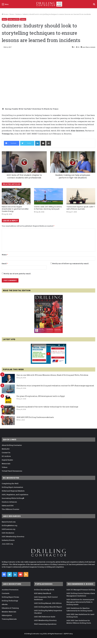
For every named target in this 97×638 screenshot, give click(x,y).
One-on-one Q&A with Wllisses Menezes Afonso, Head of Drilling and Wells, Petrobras (52, 375)
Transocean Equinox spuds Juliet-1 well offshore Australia (80, 208)
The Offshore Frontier (10, 509)
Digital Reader (7, 460)
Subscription (7, 615)
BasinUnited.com (9, 522)
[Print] (48, 143)
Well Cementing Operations (45, 624)
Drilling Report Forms (10, 597)
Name (5, 255)
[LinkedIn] (37, 143)
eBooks (5, 604)
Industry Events (8, 540)
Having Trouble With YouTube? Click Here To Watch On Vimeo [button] (31, 109)
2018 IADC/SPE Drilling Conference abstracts (35, 417)
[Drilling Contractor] (48, 4)
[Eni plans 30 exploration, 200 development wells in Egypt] (8, 399)
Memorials (6, 463)
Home (5, 14)
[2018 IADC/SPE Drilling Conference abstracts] (8, 420)
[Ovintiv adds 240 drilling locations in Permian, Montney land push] (48, 196)
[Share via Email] (43, 143)
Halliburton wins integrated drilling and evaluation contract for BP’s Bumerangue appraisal (55, 385)
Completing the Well (10, 483)
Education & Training (10, 608)
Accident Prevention (10, 590)
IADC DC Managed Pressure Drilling (80, 590)
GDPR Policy (68, 634)
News (12, 14)
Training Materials (9, 619)
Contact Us (6, 452)
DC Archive (6, 456)
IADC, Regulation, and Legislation (15, 494)
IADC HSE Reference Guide (44, 617)
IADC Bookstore (8, 533)
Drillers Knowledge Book (44, 590)
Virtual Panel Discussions (12, 471)
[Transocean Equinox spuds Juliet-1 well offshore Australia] (80, 196)
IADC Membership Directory (13, 536)
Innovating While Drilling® (13, 498)
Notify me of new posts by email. (17, 274)
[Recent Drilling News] (48, 332)
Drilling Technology (10, 601)
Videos (23, 19)
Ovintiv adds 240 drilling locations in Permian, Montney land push (48, 208)
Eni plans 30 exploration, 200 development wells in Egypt (41, 396)
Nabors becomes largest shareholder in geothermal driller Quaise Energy (15, 209)
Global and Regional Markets (13, 491)
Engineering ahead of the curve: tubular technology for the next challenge (47, 407)
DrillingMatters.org (9, 525)
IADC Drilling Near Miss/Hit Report (48, 607)
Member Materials (9, 612)
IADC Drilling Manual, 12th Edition (48, 603)
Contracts (5, 593)
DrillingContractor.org (34, 634)
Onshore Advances (9, 502)
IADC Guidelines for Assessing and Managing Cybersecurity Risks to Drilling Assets (80, 602)
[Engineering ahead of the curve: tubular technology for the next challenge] (8, 410)
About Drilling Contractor (12, 445)
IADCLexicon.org (8, 529)
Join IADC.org (7, 544)
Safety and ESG (13, 19)
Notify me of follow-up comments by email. (70, 263)
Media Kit (5, 449)
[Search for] (94, 5)
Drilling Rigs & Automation (12, 487)
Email (5, 263)
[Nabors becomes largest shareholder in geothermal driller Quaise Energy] (16, 196)
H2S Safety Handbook (42, 593)
